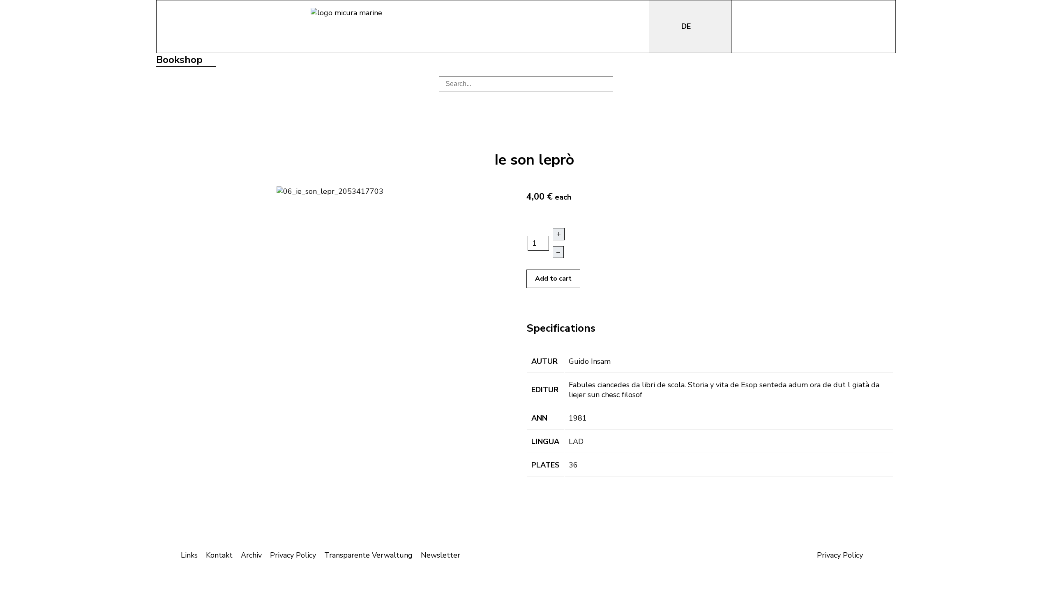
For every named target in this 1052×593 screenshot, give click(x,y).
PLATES (545, 465)
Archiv (251, 555)
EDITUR (544, 390)
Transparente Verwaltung (368, 555)
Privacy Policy (293, 555)
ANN (539, 418)
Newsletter (440, 555)
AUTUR (544, 361)
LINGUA (545, 441)
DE (687, 26)
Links (189, 555)
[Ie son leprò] (330, 190)
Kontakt (219, 555)
